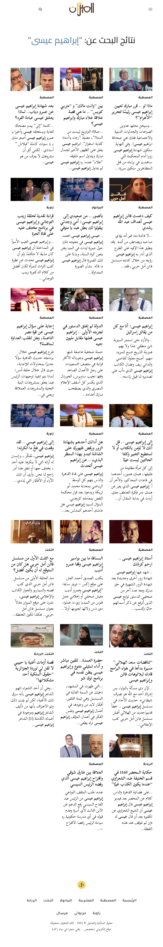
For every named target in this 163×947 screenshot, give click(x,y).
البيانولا (97, 208)
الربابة (38, 654)
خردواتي (80, 913)
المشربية (86, 901)
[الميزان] (81, 9)
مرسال (62, 913)
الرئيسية (129, 901)
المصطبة (145, 98)
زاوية (50, 208)
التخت (49, 550)
